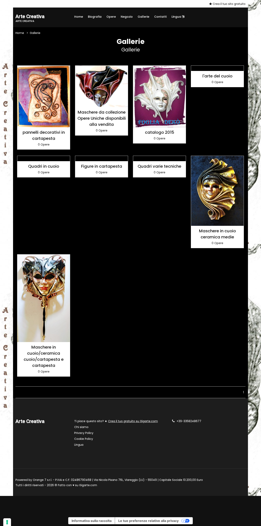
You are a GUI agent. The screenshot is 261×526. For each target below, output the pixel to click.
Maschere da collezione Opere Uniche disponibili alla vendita (101, 118)
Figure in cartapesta (101, 166)
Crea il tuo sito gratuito (229, 4)
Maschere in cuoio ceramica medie (217, 234)
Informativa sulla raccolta (92, 521)
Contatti (160, 17)
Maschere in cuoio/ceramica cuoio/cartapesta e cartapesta (44, 356)
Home (78, 17)
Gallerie (143, 17)
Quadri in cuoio (43, 166)
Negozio (127, 17)
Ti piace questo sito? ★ (116, 421)
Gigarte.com (88, 485)
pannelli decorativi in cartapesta (44, 135)
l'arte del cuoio (217, 76)
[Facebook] (16, 3)
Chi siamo (81, 427)
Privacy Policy (83, 433)
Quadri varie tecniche (159, 166)
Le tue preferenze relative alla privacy (148, 521)
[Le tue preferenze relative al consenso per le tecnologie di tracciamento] (7, 522)
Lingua (176, 17)
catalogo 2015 (159, 132)
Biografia (95, 17)
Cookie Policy (83, 439)
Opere (111, 17)
